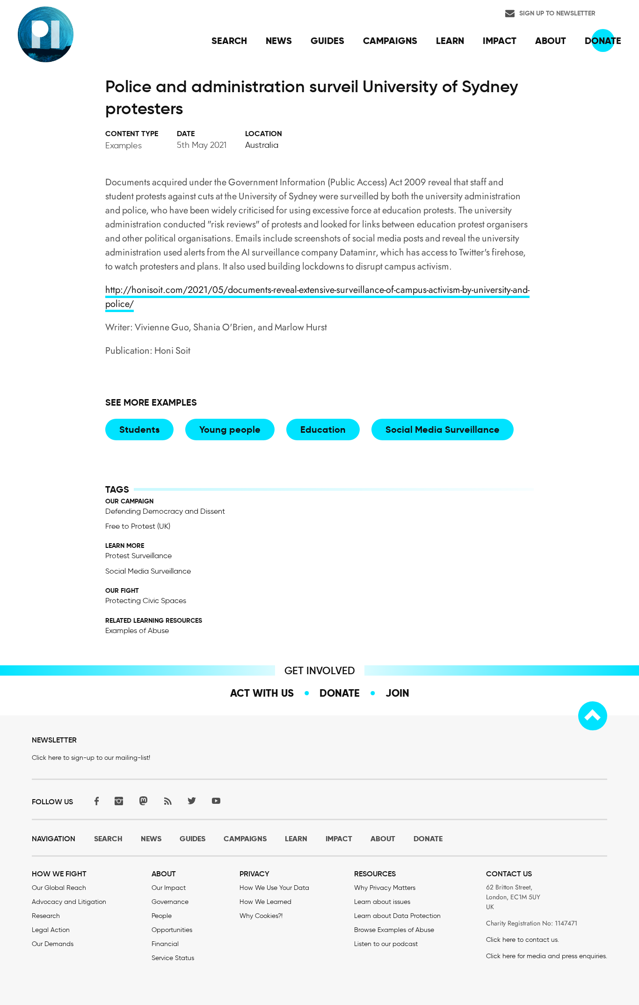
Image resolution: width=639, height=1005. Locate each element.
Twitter (192, 801)
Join (397, 692)
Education (323, 429)
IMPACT (339, 839)
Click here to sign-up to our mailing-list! (91, 758)
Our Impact (169, 888)
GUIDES (192, 839)
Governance (170, 902)
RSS (167, 801)
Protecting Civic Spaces (145, 600)
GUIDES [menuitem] (327, 41)
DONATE (428, 839)
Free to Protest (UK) (137, 526)
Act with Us (262, 692)
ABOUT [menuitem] (550, 41)
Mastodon (143, 801)
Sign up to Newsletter (557, 13)
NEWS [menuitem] (279, 41)
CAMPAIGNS (245, 839)
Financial (165, 944)
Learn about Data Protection (397, 916)
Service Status (173, 958)
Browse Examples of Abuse (394, 930)
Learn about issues (382, 902)
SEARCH (108, 839)
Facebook (94, 801)
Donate (340, 692)
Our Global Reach (59, 888)
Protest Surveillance (138, 555)
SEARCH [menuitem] (229, 41)
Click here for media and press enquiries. (546, 956)
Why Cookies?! (261, 916)
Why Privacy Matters (384, 888)
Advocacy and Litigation (69, 902)
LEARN (296, 839)
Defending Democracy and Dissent (165, 511)
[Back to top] (592, 715)
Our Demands (52, 944)
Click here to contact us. (522, 940)
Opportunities (172, 930)
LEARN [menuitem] (450, 41)
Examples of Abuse (137, 630)
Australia (261, 145)
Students (139, 429)
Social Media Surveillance (442, 429)
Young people (230, 429)
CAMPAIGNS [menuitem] (390, 41)
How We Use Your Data (274, 888)
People (162, 916)
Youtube (216, 801)
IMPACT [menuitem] (499, 41)
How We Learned (265, 902)
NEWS (151, 839)
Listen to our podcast (386, 944)
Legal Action (51, 930)
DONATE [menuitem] (603, 41)
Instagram (119, 801)
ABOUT (382, 839)
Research (46, 916)
